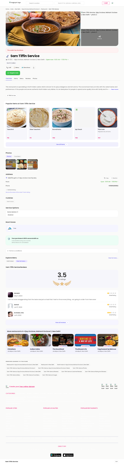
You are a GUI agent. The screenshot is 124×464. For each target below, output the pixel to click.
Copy (107, 178)
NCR (25, 421)
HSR (44, 416)
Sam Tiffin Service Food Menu (31, 375)
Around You (26, 438)
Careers (113, 438)
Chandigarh (28, 416)
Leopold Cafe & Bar (105, 426)
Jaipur (8, 421)
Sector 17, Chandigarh (68, 421)
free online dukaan (27, 386)
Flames (101, 419)
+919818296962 (113, 186)
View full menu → (113, 258)
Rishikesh (8, 428)
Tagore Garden (66, 431)
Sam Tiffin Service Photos (80, 368)
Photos (9, 156)
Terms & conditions (15, 251)
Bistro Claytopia (104, 414)
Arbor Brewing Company (88, 416)
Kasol (7, 431)
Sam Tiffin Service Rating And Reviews (95, 371)
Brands (86, 438)
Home (7, 9)
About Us (19, 438)
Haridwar (27, 431)
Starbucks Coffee (86, 426)
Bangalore (9, 416)
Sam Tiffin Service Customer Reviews (72, 371)
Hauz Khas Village (48, 431)
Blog (32, 438)
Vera (106, 438)
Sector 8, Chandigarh (50, 421)
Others (93, 449)
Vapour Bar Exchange (87, 423)
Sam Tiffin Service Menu (13, 375)
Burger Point (103, 416)
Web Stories (62, 441)
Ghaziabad (9, 419)
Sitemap (68, 438)
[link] (16, 123)
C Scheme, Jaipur (67, 423)
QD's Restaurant (86, 431)
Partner (80, 438)
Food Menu (17, 156)
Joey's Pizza (84, 428)
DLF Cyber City (47, 419)
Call (116, 461)
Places (74, 438)
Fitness (50, 393)
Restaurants (21, 393)
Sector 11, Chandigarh (50, 423)
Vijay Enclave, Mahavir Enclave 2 (31, 9)
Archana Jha (19, 313)
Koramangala (47, 414)
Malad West (47, 428)
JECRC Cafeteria (104, 423)
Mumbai (26, 423)
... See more (114, 89)
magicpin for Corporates (96, 438)
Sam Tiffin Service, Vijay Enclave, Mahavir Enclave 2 (21, 368)
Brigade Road (66, 414)
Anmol (16, 305)
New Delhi (17, 9)
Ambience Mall (66, 419)
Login (106, 3)
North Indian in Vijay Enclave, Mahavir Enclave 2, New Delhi (73, 364)
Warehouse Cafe (104, 421)
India (12, 9)
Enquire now (14, 73)
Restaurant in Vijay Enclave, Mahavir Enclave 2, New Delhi (22, 364)
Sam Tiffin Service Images (49, 375)
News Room (11, 438)
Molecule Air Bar (86, 421)
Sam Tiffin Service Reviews (51, 371)
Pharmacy (72, 393)
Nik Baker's (84, 419)
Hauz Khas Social (104, 431)
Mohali (8, 423)
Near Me (37, 438)
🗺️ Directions (26, 67)
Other (80, 393)
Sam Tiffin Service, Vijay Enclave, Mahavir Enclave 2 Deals (54, 368)
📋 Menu (16, 67)
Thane (26, 426)
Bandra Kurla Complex (50, 426)
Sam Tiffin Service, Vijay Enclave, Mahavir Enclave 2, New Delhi (24, 371)
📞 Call (9, 67)
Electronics (58, 393)
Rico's (101, 428)
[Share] (33, 67)
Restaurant (44, 9)
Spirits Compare (47, 438)
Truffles (83, 414)
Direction (115, 178)
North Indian (10, 201)
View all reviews (60, 322)
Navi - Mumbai (10, 426)
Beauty (29, 393)
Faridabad (27, 419)
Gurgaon (27, 414)
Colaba (64, 426)
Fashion (36, 393)
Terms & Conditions (59, 438)
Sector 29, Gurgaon (68, 416)
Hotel (65, 393)
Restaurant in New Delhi (47, 364)
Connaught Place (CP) (69, 428)
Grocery (43, 393)
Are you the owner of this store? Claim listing (18, 192)
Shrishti (17, 293)
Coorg (26, 428)
